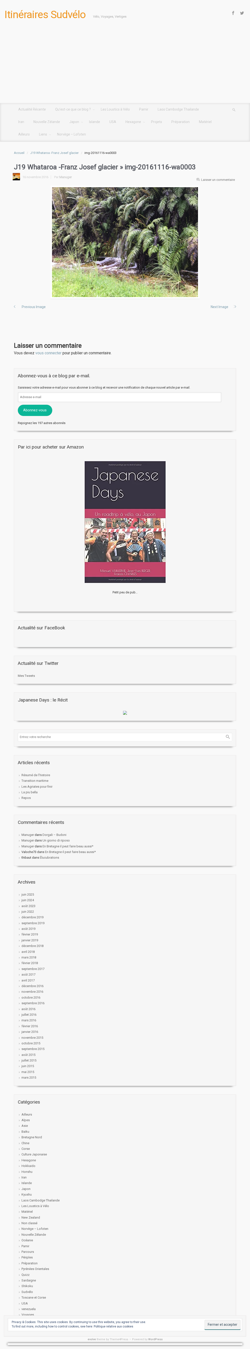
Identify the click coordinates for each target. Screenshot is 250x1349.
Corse (25, 1149)
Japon (26, 1189)
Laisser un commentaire (218, 180)
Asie (24, 1126)
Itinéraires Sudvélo (45, 14)
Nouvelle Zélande (33, 1234)
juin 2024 (27, 900)
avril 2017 (28, 980)
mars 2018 (28, 957)
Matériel (27, 1211)
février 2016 (29, 1026)
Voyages (27, 1314)
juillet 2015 (28, 1060)
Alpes (25, 1120)
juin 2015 (27, 1066)
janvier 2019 (29, 940)
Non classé (29, 1223)
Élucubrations (49, 857)
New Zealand (30, 1217)
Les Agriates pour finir (36, 786)
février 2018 (29, 963)
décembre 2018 (32, 946)
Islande (26, 1183)
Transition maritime (34, 781)
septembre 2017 (32, 969)
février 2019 (29, 934)
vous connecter (48, 353)
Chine (25, 1143)
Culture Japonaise (34, 1154)
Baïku (25, 1131)
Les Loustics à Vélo (35, 1206)
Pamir (25, 1246)
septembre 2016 (32, 1003)
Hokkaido (28, 1166)
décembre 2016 (32, 986)
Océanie (27, 1240)
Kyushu (26, 1194)
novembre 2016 (32, 991)
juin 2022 (27, 911)
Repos (26, 798)
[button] (125, 242)
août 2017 (28, 974)
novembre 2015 (32, 1037)
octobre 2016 (30, 997)
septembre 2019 (32, 923)
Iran (24, 1177)
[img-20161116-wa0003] (125, 242)
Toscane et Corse (33, 1297)
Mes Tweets (26, 676)
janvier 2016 (29, 1032)
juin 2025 (27, 894)
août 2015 (28, 1055)
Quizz (25, 1275)
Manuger (65, 177)
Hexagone (28, 1160)
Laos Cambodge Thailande (40, 1200)
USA (24, 1303)
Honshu (26, 1172)
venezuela (28, 1309)
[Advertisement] (125, 66)
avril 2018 (28, 952)
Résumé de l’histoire (35, 775)
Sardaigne (28, 1280)
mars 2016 (28, 1020)
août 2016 (28, 1009)
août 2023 (28, 906)
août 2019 (28, 929)
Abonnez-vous (35, 410)
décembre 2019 (32, 917)
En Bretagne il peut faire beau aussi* (67, 846)
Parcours (27, 1252)
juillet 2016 (28, 1014)
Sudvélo (27, 1292)
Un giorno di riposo (56, 840)
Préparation (29, 1263)
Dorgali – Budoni (54, 835)
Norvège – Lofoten (34, 1229)
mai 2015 (27, 1072)
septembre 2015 (32, 1049)
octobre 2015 (30, 1043)
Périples (27, 1257)
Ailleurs (26, 1114)
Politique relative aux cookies (113, 1326)
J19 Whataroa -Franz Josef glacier (54, 153)
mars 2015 (28, 1077)
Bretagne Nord (31, 1137)
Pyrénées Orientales (35, 1269)
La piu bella (29, 792)
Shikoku (27, 1286)
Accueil (19, 153)
